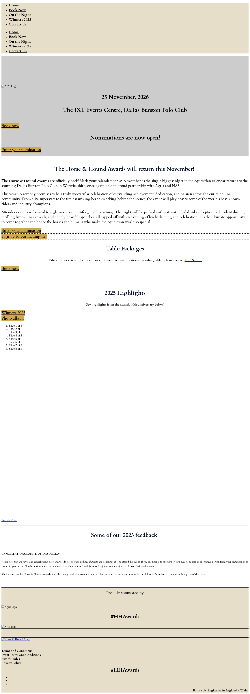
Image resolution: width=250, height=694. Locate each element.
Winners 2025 (20, 19)
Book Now (17, 10)
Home (14, 5)
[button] (10, 126)
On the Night (20, 14)
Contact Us (18, 24)
